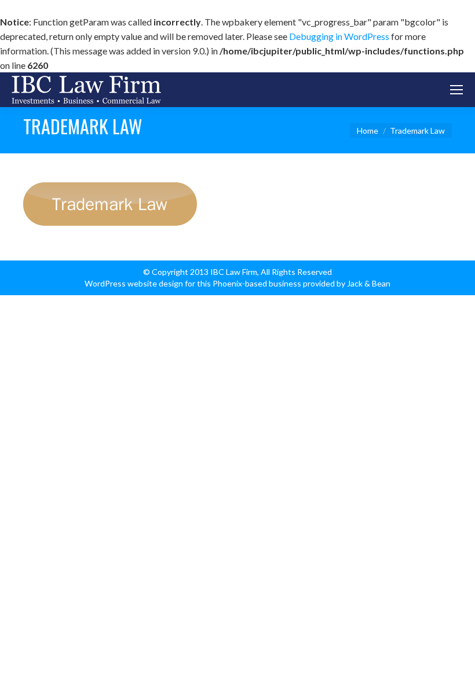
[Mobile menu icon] (456, 90)
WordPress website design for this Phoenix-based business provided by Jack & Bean (237, 283)
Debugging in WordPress (339, 36)
